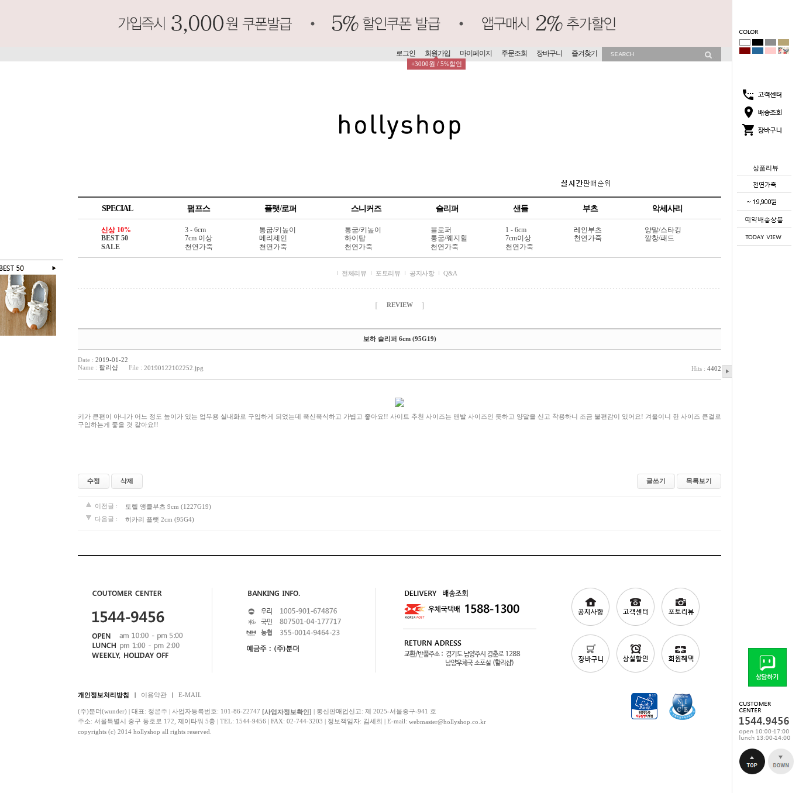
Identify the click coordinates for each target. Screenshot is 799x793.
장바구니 (549, 53)
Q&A (450, 273)
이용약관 (154, 694)
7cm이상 (518, 239)
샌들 (520, 208)
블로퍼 (441, 230)
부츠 (590, 208)
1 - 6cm (515, 230)
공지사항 (421, 273)
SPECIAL (117, 208)
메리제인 (273, 239)
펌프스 (198, 208)
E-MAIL (190, 694)
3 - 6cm (195, 230)
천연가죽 (199, 247)
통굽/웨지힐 (449, 239)
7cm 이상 (198, 239)
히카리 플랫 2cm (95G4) (159, 519)
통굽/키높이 (277, 230)
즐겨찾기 (584, 53)
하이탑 (355, 239)
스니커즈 (366, 208)
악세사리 (667, 208)
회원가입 (437, 53)
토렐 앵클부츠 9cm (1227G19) (168, 505)
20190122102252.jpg (174, 367)
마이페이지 (476, 53)
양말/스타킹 (663, 230)
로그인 (405, 53)
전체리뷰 (354, 273)
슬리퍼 (447, 208)
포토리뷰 (388, 273)
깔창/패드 (659, 239)
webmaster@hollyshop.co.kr (447, 721)
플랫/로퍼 (280, 208)
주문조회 (514, 53)
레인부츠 (588, 230)
